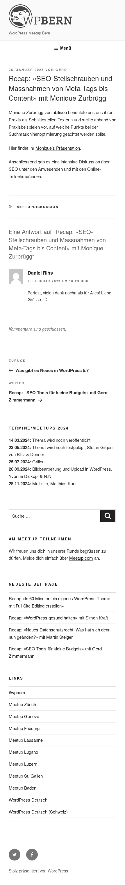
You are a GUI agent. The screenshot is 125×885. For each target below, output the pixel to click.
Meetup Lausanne (26, 740)
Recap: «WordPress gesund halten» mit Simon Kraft (58, 618)
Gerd (61, 69)
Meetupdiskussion (38, 207)
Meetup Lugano (23, 752)
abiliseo (60, 112)
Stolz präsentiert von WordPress (38, 871)
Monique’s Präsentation (57, 148)
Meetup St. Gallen (26, 776)
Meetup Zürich (22, 704)
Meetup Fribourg (24, 728)
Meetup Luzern (23, 764)
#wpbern (17, 692)
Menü (65, 48)
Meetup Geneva (24, 716)
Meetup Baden (22, 788)
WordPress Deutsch (28, 800)
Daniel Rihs (40, 272)
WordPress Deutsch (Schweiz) (38, 812)
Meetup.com (81, 558)
